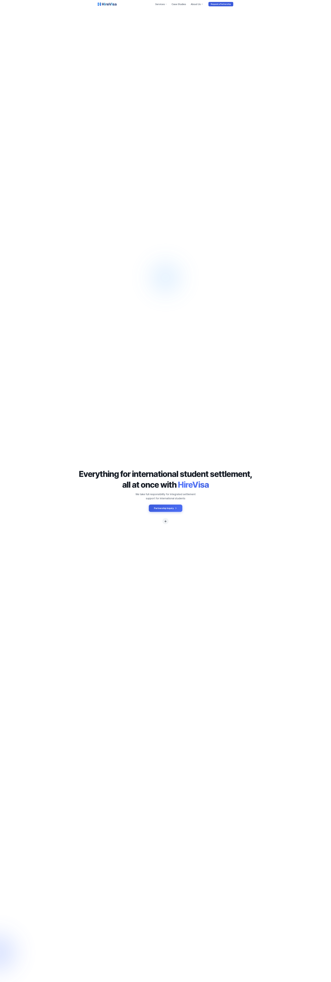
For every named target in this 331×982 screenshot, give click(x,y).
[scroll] (165, 521)
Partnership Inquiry (164, 508)
